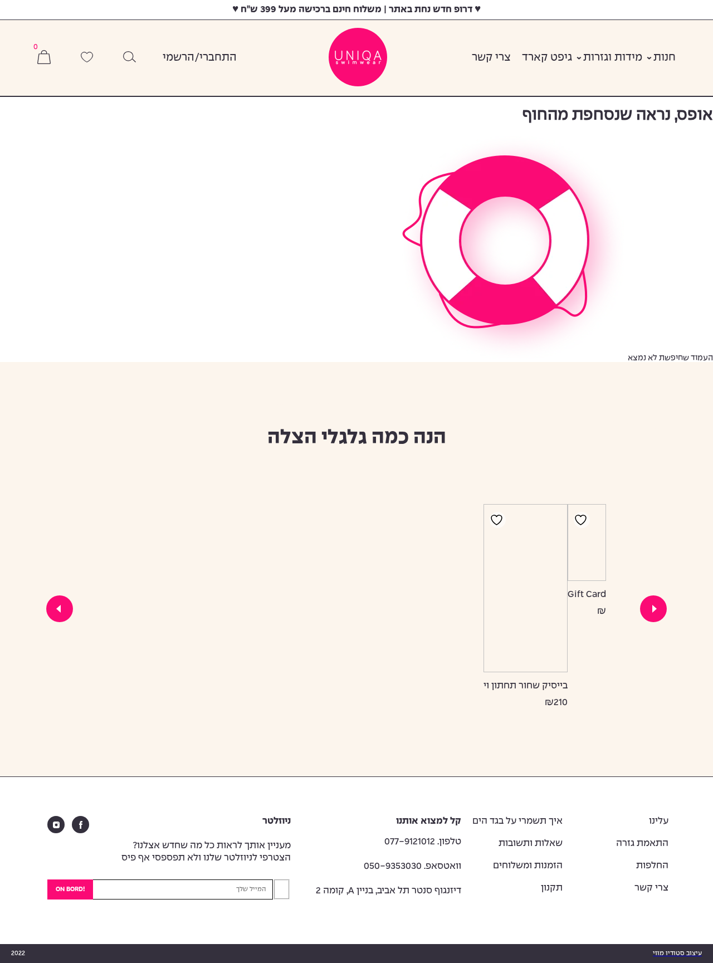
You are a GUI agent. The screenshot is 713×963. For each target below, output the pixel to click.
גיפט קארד (547, 58)
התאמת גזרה (642, 843)
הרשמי (178, 58)
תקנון (552, 888)
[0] (44, 58)
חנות (664, 58)
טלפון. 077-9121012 (422, 842)
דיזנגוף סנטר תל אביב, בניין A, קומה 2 (388, 891)
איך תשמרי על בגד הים (517, 821)
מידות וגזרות (612, 58)
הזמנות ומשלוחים (528, 866)
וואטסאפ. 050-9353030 (412, 866)
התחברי (218, 58)
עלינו (658, 821)
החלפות (652, 866)
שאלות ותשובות (531, 843)
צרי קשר (491, 58)
